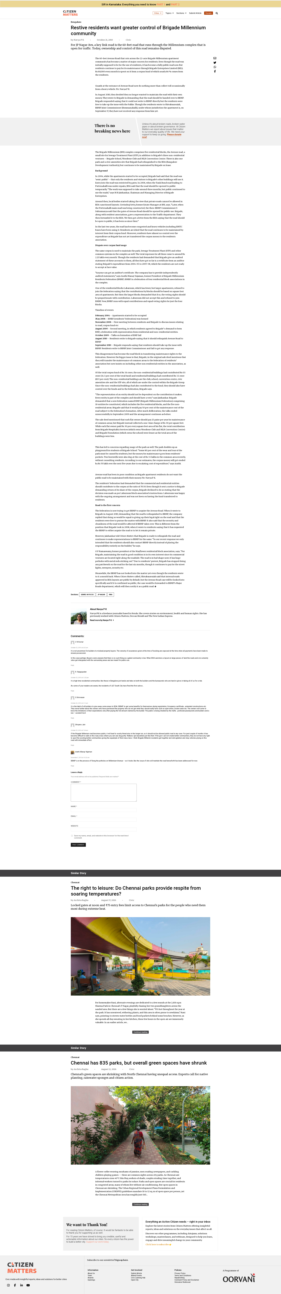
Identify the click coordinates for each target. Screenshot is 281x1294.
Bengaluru (76, 22)
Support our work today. (97, 1241)
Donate (208, 13)
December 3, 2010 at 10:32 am (80, 757)
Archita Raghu (81, 900)
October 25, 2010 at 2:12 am (79, 703)
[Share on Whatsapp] (215, 67)
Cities (157, 13)
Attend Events (136, 1275)
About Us (91, 1273)
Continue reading (140, 1032)
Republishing (180, 1278)
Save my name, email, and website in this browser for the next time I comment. (101, 837)
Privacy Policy (180, 1273)
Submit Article (195, 13)
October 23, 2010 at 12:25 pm (80, 677)
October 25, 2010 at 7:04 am (79, 730)
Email (74, 816)
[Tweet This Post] (214, 62)
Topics (169, 13)
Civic (128, 40)
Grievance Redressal (182, 1282)
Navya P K (79, 40)
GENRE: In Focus (87, 594)
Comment (76, 782)
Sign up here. (121, 1260)
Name (74, 806)
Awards (91, 1278)
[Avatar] (79, 616)
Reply (72, 665)
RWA (110, 594)
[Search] (217, 13)
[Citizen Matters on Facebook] (15, 1285)
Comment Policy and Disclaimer (187, 1280)
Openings (91, 1280)
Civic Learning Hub (138, 1278)
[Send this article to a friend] (214, 58)
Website (74, 826)
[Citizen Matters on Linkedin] (21, 1285)
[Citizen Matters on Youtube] (28, 1285)
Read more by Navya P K (101, 620)
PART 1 (161, 4)
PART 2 (175, 4)
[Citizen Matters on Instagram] (8, 1285)
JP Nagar (101, 594)
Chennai (75, 882)
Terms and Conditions (183, 1275)
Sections (180, 13)
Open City (135, 1280)
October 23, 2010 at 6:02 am (79, 647)
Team (90, 1275)
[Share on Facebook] (215, 71)
